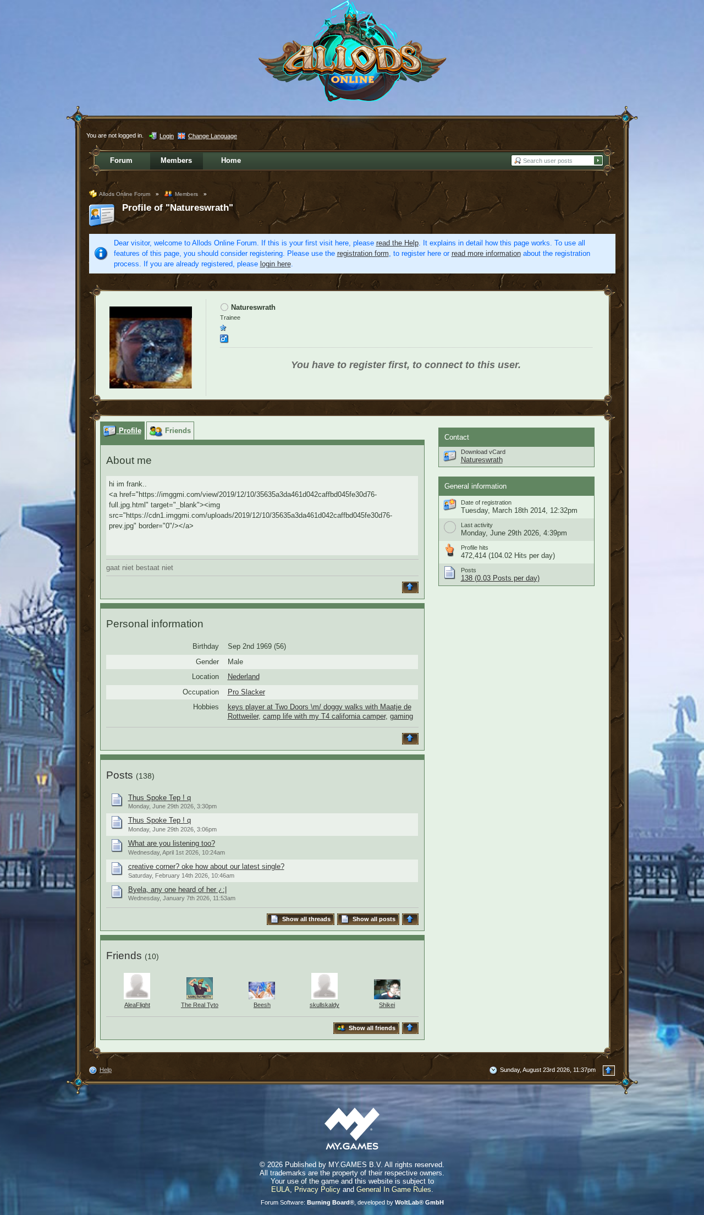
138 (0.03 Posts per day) (500, 578)
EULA (280, 1189)
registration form (363, 253)
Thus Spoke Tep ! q (159, 797)
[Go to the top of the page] (412, 587)
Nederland (244, 676)
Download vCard (483, 451)
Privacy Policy (317, 1189)
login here (275, 264)
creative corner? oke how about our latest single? (206, 866)
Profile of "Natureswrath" (177, 207)
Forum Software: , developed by (352, 1202)
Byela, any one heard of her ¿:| (177, 889)
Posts (119, 775)
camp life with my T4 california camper (324, 716)
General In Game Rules (393, 1189)
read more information (486, 253)
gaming (401, 716)
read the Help (397, 243)
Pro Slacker (246, 692)
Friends (124, 955)
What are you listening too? (171, 843)
